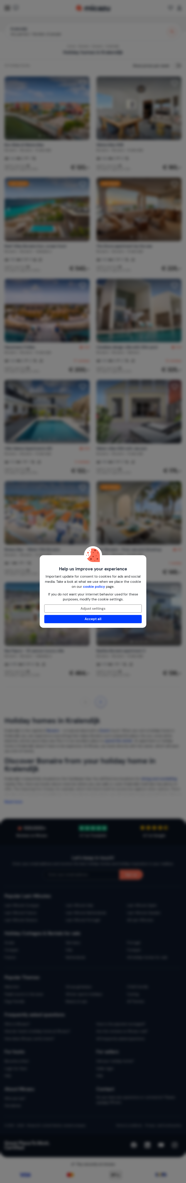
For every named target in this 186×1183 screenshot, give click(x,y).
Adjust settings (93, 608)
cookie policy (94, 586)
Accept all (93, 619)
